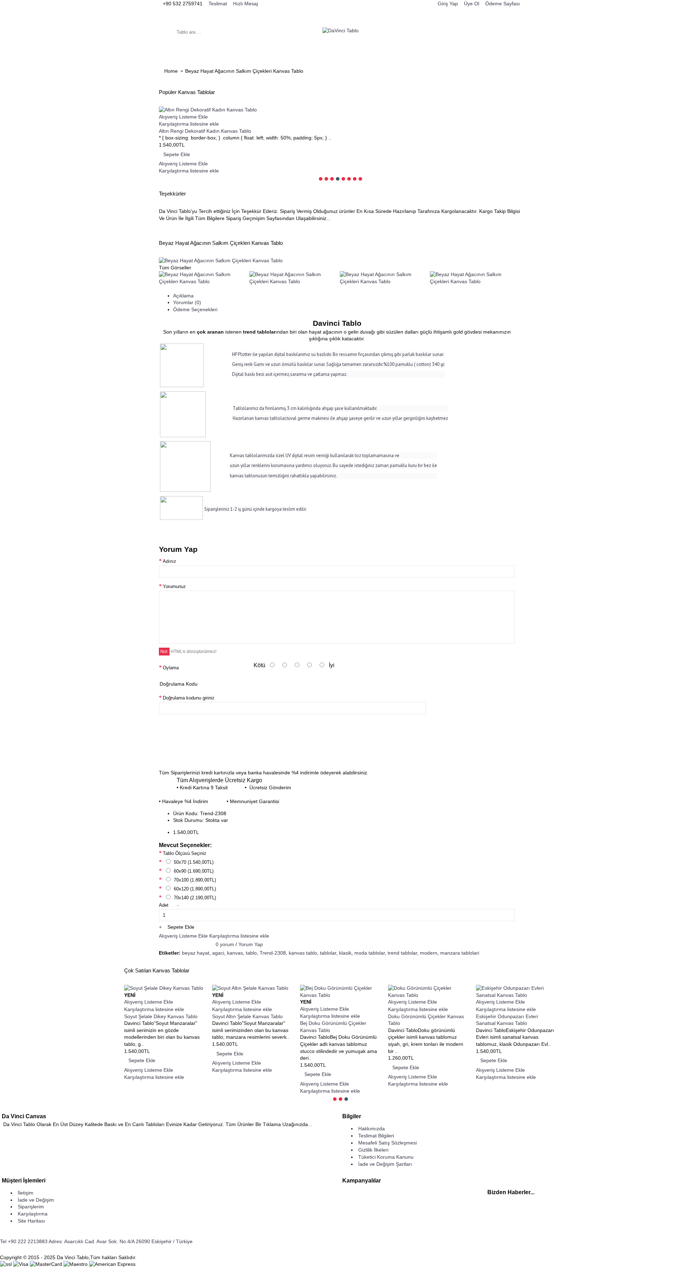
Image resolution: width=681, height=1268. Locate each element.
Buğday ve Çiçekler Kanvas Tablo (249, 1016)
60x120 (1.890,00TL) (194, 888)
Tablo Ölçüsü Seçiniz (184, 853)
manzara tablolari (459, 953)
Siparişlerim (31, 1206)
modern (428, 953)
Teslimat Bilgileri (376, 1135)
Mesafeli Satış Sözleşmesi (387, 1143)
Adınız (169, 561)
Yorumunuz (174, 586)
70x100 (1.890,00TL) (194, 880)
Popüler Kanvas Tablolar (187, 92)
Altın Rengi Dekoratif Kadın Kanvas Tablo (205, 131)
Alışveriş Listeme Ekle (183, 936)
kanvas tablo (303, 953)
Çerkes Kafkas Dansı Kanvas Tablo (339, 1023)
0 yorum (225, 944)
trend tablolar (402, 953)
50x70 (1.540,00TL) (193, 862)
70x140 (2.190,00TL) (194, 897)
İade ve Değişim (36, 1200)
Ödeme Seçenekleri (195, 309)
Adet (163, 905)
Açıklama (183, 295)
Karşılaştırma (33, 1214)
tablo (251, 953)
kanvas (235, 953)
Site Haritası (31, 1221)
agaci (218, 953)
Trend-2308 (273, 953)
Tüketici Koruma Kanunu (386, 1157)
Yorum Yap (250, 944)
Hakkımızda (371, 1128)
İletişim (25, 1193)
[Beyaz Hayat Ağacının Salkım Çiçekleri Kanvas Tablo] (221, 260)
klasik (345, 953)
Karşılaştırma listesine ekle (239, 936)
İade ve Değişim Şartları (385, 1164)
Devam (503, 751)
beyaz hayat (195, 953)
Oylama (171, 667)
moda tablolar (369, 953)
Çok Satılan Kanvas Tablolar (156, 970)
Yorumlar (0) (187, 302)
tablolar (328, 953)
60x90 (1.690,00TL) (193, 871)
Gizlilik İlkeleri (373, 1150)
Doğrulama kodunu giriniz (189, 698)
